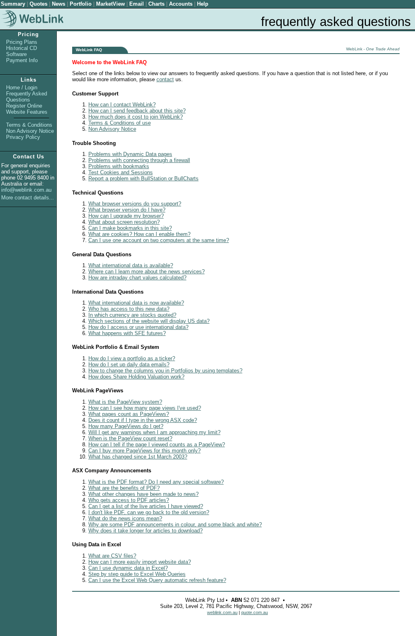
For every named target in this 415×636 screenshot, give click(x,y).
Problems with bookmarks (118, 166)
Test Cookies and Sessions (120, 172)
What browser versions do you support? (134, 204)
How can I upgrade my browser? (126, 216)
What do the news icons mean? (125, 518)
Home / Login (21, 87)
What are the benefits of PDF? (124, 488)
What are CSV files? (112, 556)
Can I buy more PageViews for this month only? (144, 451)
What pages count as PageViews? (128, 414)
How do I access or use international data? (138, 327)
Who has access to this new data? (128, 309)
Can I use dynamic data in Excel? (128, 568)
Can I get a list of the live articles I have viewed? (145, 506)
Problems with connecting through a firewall (139, 160)
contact (165, 79)
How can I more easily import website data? (139, 562)
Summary (13, 4)
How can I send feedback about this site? (137, 111)
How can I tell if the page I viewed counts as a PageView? (156, 444)
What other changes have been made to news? (143, 494)
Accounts (181, 4)
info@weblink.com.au (26, 190)
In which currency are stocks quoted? (132, 315)
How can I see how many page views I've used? (144, 408)
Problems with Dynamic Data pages (130, 154)
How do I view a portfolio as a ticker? (131, 358)
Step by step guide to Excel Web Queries (137, 574)
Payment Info (22, 60)
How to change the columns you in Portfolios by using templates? (165, 371)
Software (16, 54)
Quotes (38, 4)
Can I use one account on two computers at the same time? (158, 240)
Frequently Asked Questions (26, 97)
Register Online (24, 106)
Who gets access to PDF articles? (128, 500)
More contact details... (27, 198)
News (58, 4)
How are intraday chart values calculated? (137, 278)
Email (136, 4)
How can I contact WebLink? (122, 105)
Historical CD (21, 48)
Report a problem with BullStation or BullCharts (143, 178)
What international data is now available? (136, 303)
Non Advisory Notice (30, 131)
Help (202, 4)
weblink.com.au (222, 612)
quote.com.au (254, 612)
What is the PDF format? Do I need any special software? (156, 482)
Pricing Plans (21, 42)
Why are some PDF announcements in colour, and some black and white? (175, 524)
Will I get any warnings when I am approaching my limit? (154, 432)
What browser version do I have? (126, 210)
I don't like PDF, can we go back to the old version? (148, 512)
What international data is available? (130, 265)
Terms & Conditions (29, 125)
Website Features (26, 112)
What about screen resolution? (124, 222)
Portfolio (81, 4)
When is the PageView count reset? (130, 438)
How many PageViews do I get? (125, 426)
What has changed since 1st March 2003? (137, 457)
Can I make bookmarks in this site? (130, 228)
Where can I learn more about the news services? (146, 271)
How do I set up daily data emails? (128, 364)
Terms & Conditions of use (119, 123)
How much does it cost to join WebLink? (135, 117)
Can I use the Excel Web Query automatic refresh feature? (157, 580)
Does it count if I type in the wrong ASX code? (142, 420)
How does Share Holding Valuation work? (136, 377)
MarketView (110, 4)
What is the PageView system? (125, 402)
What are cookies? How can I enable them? (139, 234)
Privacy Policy (23, 137)
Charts (156, 4)
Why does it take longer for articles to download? (145, 531)
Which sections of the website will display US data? (149, 321)
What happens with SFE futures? (127, 333)
